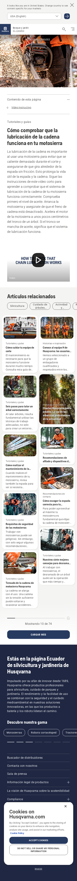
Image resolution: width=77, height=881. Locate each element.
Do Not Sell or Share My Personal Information (38, 850)
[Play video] (38, 261)
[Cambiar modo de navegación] (72, 29)
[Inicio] (5, 29)
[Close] (65, 806)
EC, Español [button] (18, 31)
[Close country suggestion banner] (72, 5)
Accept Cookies (38, 840)
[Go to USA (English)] (67, 16)
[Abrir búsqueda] (64, 29)
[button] (10, 742)
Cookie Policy (17, 833)
